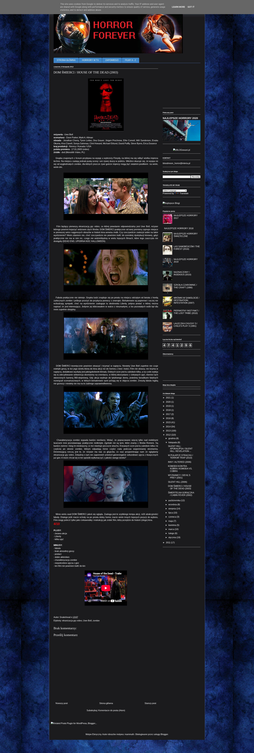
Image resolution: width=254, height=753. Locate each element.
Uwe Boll (87, 620)
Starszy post (150, 703)
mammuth (129, 734)
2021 (168, 398)
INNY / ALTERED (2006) (179, 462)
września (172, 504)
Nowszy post (62, 703)
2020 (168, 402)
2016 (168, 418)
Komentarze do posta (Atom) (111, 710)
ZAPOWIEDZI (112, 60)
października (174, 500)
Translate (184, 193)
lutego (171, 533)
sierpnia (172, 509)
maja (171, 521)
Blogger (164, 734)
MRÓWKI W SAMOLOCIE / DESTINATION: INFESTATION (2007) (186, 300)
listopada (173, 442)
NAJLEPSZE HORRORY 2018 (178, 228)
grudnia (172, 438)
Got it (191, 7)
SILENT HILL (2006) (177, 482)
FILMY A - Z (130, 60)
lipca (170, 513)
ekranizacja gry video (72, 620)
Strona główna (106, 703)
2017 (168, 414)
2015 (168, 422)
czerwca (172, 517)
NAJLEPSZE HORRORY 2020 (180, 118)
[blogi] (171, 203)
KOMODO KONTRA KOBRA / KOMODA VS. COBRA (180, 468)
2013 (168, 431)
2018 (168, 410)
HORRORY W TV (90, 60)
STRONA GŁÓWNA (66, 60)
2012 (168, 435)
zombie (96, 620)
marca (171, 529)
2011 (168, 542)
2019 (168, 406)
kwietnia (172, 525)
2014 (168, 426)
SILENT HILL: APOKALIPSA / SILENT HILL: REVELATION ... (180, 448)
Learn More (178, 7)
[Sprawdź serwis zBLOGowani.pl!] (181, 150)
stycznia (172, 537)
